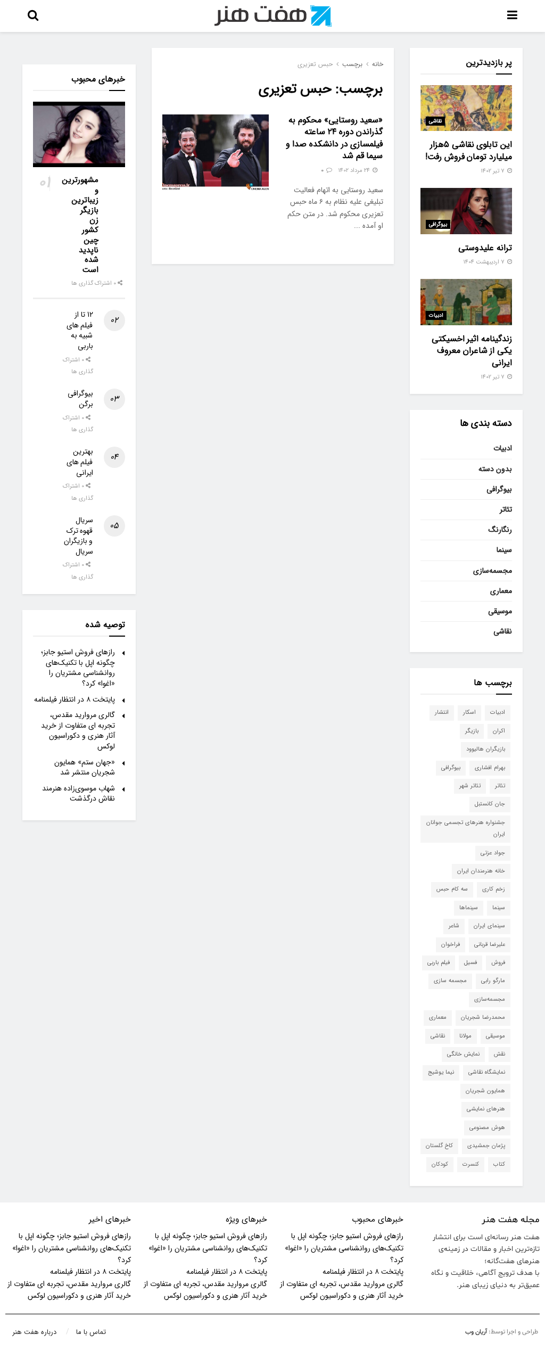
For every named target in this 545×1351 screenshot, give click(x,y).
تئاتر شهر (470, 785)
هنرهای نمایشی (486, 1109)
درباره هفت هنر (34, 1332)
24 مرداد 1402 (354, 170)
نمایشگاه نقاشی (486, 1072)
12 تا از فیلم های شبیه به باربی (80, 330)
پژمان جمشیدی (486, 1145)
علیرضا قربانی (489, 944)
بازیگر (471, 731)
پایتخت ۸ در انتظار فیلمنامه (74, 699)
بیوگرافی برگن (80, 399)
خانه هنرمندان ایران (481, 871)
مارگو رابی (493, 980)
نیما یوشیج (441, 1072)
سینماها (468, 907)
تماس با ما (91, 1332)
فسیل (470, 962)
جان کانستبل (490, 804)
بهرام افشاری (490, 767)
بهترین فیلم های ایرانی (80, 462)
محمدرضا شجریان (483, 1017)
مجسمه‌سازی (492, 570)
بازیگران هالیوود (485, 749)
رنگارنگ (500, 530)
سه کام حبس (452, 889)
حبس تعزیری (315, 64)
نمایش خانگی (463, 1054)
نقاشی (435, 121)
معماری (501, 591)
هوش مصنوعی (487, 1127)
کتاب (499, 1164)
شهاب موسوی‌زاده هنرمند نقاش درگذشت (78, 793)
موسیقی (500, 611)
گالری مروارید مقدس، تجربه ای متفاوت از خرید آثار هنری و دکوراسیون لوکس (78, 730)
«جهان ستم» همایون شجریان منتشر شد (84, 767)
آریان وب (476, 1332)
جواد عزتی (493, 853)
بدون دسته (495, 469)
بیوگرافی (438, 224)
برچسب (352, 64)
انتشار (442, 712)
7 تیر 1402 (493, 171)
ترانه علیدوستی (485, 247)
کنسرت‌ (471, 1164)
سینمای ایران (489, 925)
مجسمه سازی (450, 980)
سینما (504, 550)
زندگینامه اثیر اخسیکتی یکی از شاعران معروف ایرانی (472, 350)
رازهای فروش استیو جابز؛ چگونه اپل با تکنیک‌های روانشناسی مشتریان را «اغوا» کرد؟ (78, 667)
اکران (499, 731)
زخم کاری (493, 889)
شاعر (454, 925)
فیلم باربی (438, 962)
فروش (498, 962)
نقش (499, 1054)
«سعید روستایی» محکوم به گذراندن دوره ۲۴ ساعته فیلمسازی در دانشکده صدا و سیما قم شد (334, 137)
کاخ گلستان (439, 1145)
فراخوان (450, 944)
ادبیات (436, 315)
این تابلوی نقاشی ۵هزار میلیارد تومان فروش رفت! (468, 150)
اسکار (469, 712)
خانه (377, 64)
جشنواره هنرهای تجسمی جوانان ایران (465, 828)
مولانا (465, 1036)
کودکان (440, 1164)
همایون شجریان (485, 1090)
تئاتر (506, 509)
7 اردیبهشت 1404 (484, 262)
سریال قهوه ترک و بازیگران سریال (78, 535)
